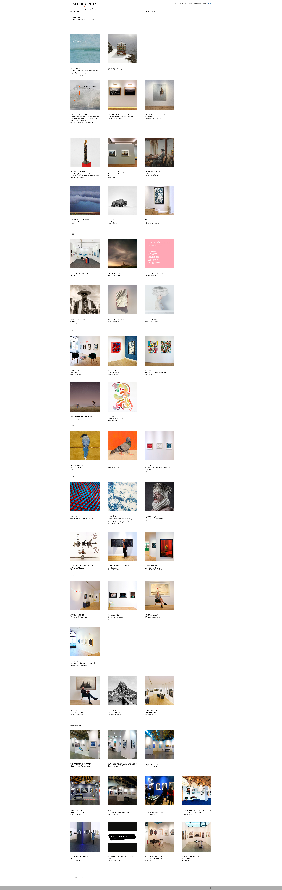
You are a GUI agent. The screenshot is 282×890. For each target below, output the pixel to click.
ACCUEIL (175, 3)
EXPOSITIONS (188, 3)
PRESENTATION (197, 3)
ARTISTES (181, 3)
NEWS (204, 3)
